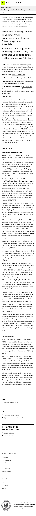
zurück (4, 391)
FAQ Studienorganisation (11, 415)
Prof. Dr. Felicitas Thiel (18, 75)
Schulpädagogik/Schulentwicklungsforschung (16, 19)
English (5, 488)
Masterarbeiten (8, 436)
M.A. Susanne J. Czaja (8, 83)
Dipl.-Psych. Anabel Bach (25, 81)
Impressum (6, 466)
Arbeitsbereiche (29, 17)
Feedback (5, 485)
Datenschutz (6, 468)
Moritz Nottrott (6, 89)
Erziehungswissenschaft (15, 17)
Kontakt (5, 463)
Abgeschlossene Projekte (16, 21)
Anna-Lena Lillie (27, 87)
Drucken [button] (5, 483)
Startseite (4, 17)
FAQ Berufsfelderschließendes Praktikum (15, 418)
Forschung (4, 21)
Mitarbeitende (7, 460)
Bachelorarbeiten (8, 433)
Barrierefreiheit (7, 471)
